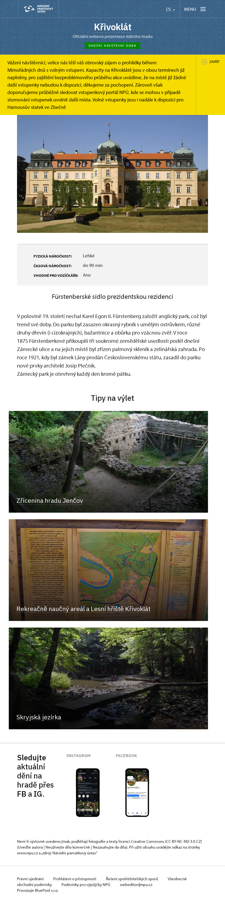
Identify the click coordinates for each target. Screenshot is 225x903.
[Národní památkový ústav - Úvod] (38, 9)
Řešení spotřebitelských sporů (132, 878)
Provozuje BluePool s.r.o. (37, 890)
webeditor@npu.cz (136, 884)
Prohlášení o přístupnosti (75, 878)
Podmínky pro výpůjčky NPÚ (86, 884)
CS (169, 9)
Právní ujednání (30, 878)
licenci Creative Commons (141, 841)
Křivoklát (112, 27)
